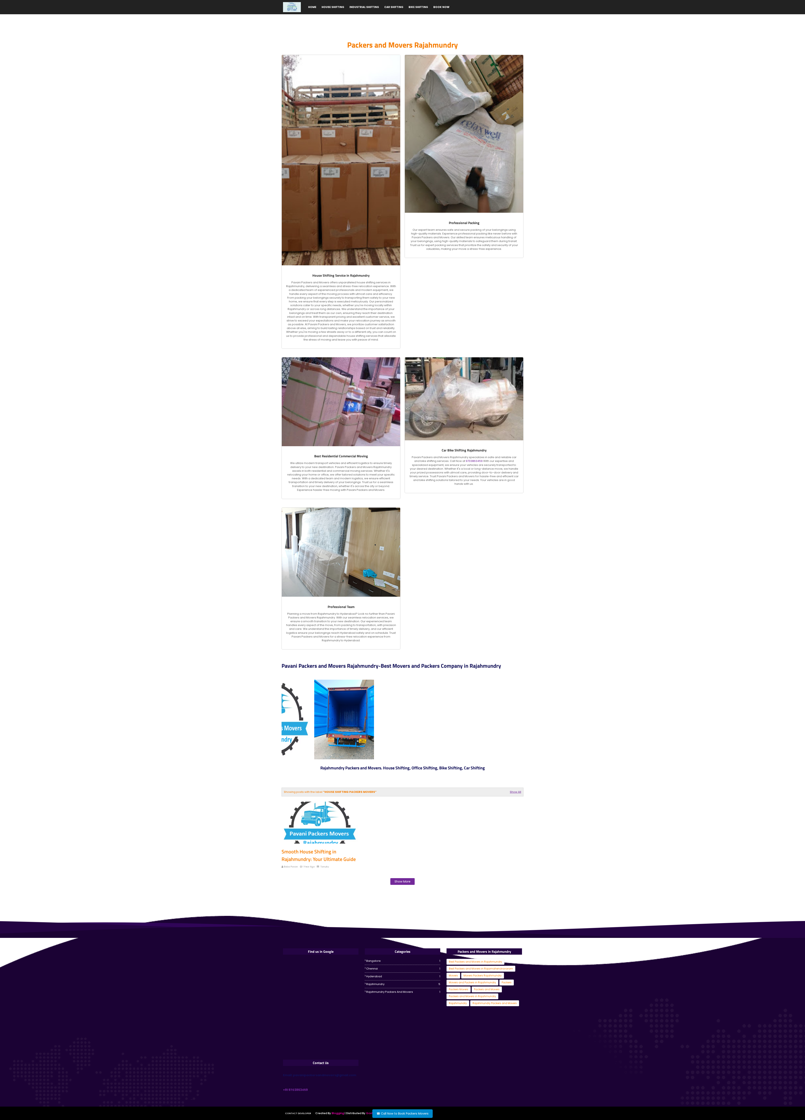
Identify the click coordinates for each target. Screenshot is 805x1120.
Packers (507, 982)
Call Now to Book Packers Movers (402, 1113)
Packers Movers (458, 989)
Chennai (403, 969)
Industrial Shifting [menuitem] (364, 7)
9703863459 (474, 461)
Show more (402, 881)
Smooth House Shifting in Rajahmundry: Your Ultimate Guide (319, 855)
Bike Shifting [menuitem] (418, 7)
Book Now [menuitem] (441, 7)
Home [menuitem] (312, 7)
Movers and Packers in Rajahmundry (472, 982)
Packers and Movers (487, 989)
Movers (453, 975)
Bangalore (403, 961)
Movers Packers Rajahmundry (483, 975)
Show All (515, 792)
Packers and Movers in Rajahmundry (472, 996)
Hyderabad (403, 976)
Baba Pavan (291, 866)
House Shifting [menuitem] (333, 7)
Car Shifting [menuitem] (393, 7)
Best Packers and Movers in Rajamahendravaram (481, 968)
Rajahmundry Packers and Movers (403, 992)
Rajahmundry (403, 984)
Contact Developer (298, 1113)
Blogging (338, 1113)
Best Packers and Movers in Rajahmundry (475, 961)
